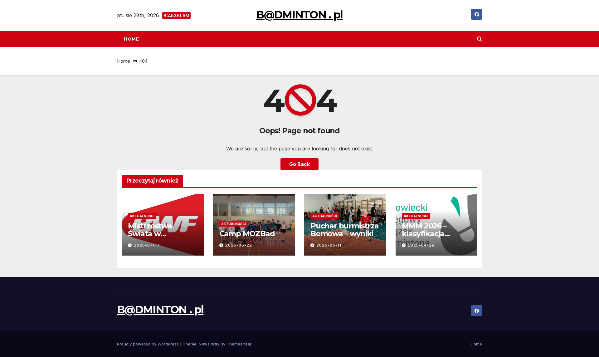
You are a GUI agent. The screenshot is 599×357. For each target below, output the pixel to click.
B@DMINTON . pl (299, 14)
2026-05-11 (328, 245)
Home (131, 39)
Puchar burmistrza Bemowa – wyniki (344, 229)
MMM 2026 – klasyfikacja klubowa (424, 233)
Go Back (299, 164)
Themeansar (238, 343)
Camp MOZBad (247, 233)
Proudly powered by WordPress (148, 343)
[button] (479, 39)
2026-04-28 (421, 245)
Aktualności (142, 216)
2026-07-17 (147, 245)
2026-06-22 (238, 245)
